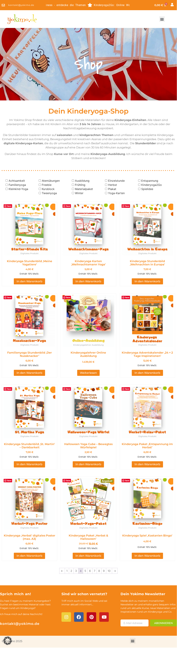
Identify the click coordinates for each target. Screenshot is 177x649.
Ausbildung (82, 180)
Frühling (80, 185)
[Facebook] (79, 617)
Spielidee (147, 189)
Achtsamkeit (17, 180)
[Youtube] (104, 617)
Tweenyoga (49, 193)
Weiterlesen (88, 372)
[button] (162, 19)
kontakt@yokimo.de (19, 624)
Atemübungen (51, 180)
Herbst (112, 185)
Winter (79, 193)
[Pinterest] (91, 617)
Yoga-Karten (116, 193)
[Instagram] (66, 617)
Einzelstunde (116, 180)
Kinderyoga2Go (151, 185)
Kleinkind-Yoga (18, 189)
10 (109, 571)
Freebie (46, 185)
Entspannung (149, 180)
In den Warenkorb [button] (29, 281)
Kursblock (48, 189)
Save (9, 206)
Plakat (112, 189)
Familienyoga (17, 185)
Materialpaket (84, 189)
